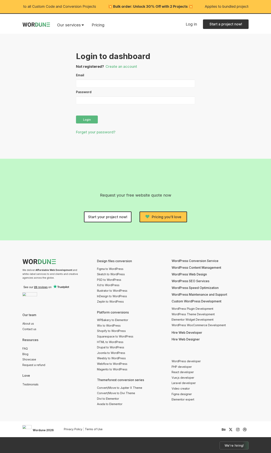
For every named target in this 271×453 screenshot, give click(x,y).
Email (80, 75)
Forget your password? (95, 132)
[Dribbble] (245, 429)
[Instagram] (238, 429)
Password (83, 92)
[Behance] (224, 429)
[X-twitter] (231, 429)
